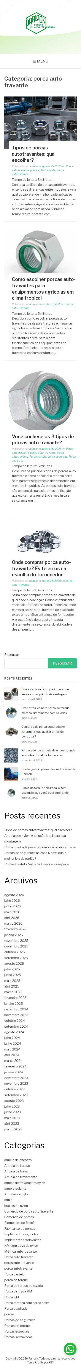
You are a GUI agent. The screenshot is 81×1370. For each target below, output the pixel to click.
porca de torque (57, 456)
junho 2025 (12, 975)
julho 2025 (12, 969)
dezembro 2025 (16, 941)
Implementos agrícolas (21, 1234)
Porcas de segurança (19, 1320)
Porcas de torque (17, 1326)
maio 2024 (12, 1049)
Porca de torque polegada (23, 1286)
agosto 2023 (14, 1101)
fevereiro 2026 (15, 929)
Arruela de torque (17, 1166)
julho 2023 (12, 1106)
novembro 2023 (16, 1084)
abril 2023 (11, 1124)
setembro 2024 (16, 1026)
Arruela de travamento (20, 1177)
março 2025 (13, 992)
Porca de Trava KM (18, 1291)
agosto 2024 (14, 1032)
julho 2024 (12, 1038)
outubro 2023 (14, 1089)
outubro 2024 (14, 1021)
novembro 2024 (16, 1015)
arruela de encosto (18, 1160)
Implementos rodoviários (22, 1240)
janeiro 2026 (13, 935)
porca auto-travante (43, 170)
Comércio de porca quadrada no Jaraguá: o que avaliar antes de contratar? (43, 731)
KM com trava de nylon (21, 1246)
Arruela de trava (16, 1171)
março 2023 (13, 1129)
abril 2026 (11, 918)
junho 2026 (12, 906)
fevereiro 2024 (15, 1066)
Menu (42, 61)
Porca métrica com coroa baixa (26, 1303)
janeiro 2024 (13, 1072)
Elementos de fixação (20, 1223)
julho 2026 (12, 901)
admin (33, 166)
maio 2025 (12, 981)
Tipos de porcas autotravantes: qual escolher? (34, 154)
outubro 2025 (14, 952)
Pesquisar (11, 655)
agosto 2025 (14, 964)
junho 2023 (12, 1112)
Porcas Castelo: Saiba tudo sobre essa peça (36, 864)
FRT (51, 1362)
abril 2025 (11, 986)
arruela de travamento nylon (24, 1183)
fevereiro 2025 (15, 998)
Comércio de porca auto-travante (28, 1211)
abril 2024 (11, 1055)
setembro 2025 (16, 958)
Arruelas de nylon (17, 1194)
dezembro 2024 (16, 1009)
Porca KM (11, 1297)
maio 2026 (12, 912)
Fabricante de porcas (19, 1229)
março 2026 (13, 923)
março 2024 (13, 1061)
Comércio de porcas (19, 1217)
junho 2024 (12, 1043)
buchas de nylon (16, 1206)
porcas (9, 1314)
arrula (8, 1200)
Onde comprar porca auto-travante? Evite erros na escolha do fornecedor (41, 568)
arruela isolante (15, 1189)
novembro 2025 (16, 946)
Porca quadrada (15, 1309)
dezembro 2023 (16, 1078)
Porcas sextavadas (18, 1337)
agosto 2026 (14, 895)
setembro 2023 (16, 1095)
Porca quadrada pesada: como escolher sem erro (40, 847)
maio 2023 (12, 1118)
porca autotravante (18, 1268)
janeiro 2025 (13, 1004)
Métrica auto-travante (20, 1251)
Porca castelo (38, 456)
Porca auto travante (18, 1257)
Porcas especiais (16, 1331)
